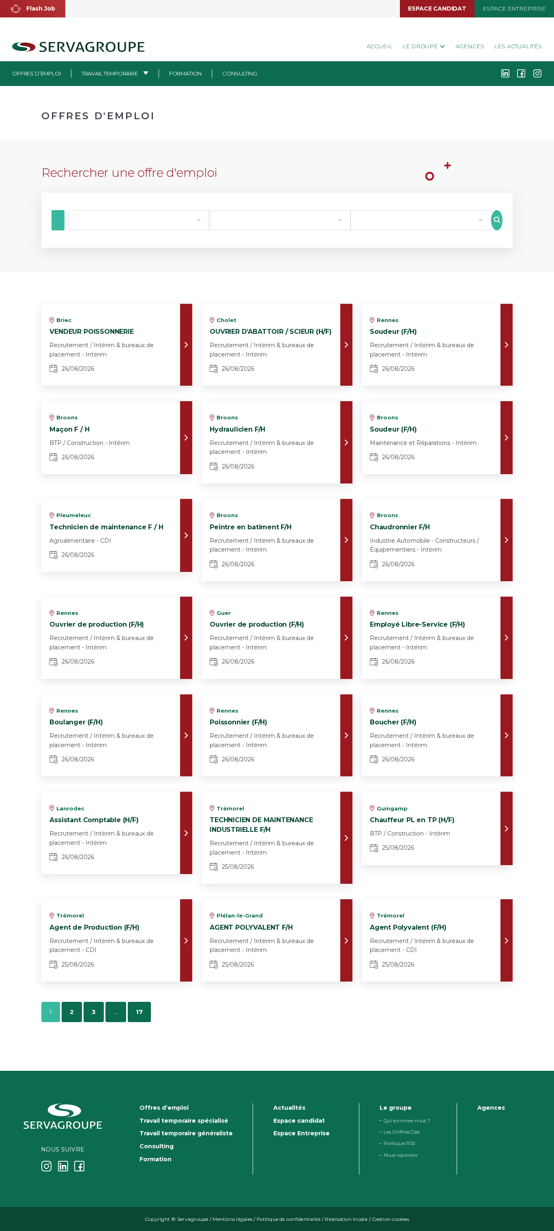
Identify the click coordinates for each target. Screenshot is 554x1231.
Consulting (239, 73)
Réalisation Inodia (346, 1219)
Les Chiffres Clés (402, 1132)
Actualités (289, 1107)
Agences (469, 46)
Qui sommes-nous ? (407, 1120)
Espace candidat (437, 8)
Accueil (380, 46)
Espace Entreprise (514, 8)
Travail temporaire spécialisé (184, 1120)
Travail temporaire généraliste (186, 1133)
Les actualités (518, 46)
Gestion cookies (390, 1219)
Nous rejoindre (400, 1155)
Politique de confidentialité (289, 1219)
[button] (32, 8)
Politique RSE (400, 1144)
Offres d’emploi (36, 73)
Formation (185, 73)
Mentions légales (232, 1219)
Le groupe (420, 46)
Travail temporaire (110, 73)
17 (139, 1012)
